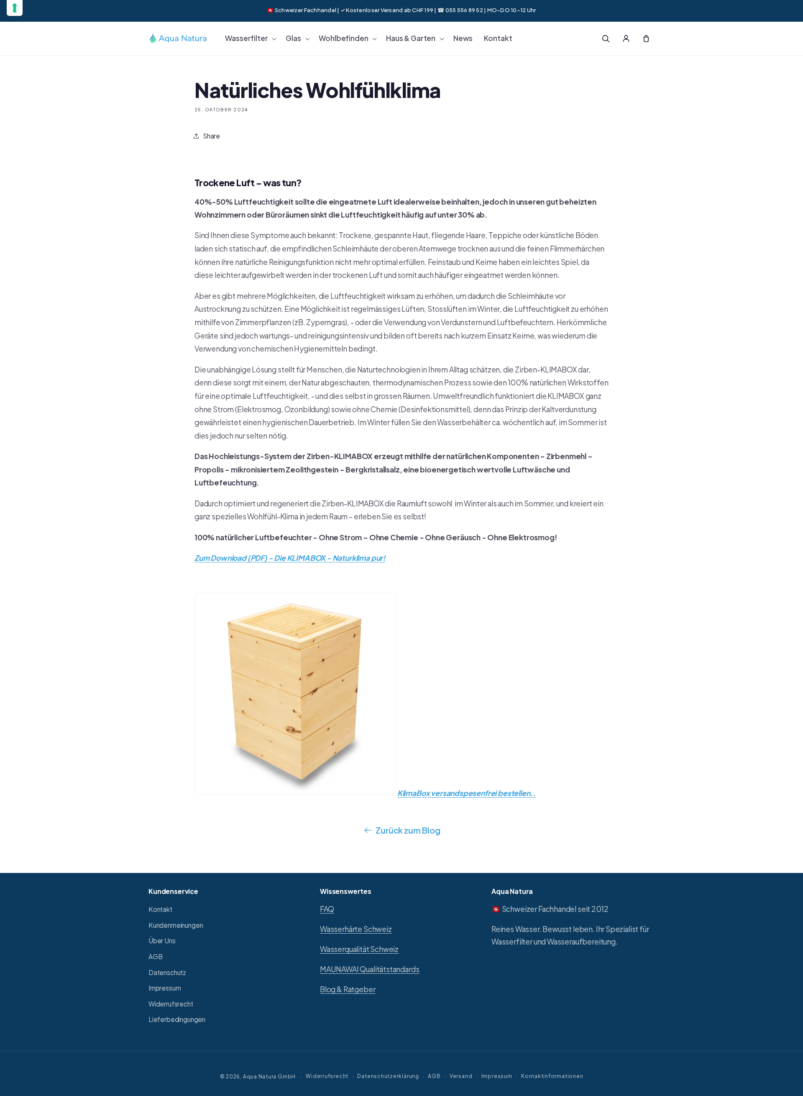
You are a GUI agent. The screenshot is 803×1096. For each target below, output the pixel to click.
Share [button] (211, 136)
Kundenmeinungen (175, 925)
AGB (155, 956)
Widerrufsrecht (170, 1004)
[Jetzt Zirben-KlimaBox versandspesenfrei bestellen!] (295, 793)
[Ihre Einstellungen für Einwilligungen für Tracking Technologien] (15, 8)
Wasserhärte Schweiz (356, 929)
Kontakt (160, 909)
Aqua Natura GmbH (269, 1076)
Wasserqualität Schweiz (359, 949)
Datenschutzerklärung (388, 1076)
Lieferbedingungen (176, 1020)
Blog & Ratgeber (347, 989)
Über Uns (162, 941)
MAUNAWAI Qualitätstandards (369, 969)
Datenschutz (167, 972)
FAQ (327, 909)
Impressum (164, 988)
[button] (250, 38)
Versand (461, 1076)
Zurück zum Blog (408, 830)
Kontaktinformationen (552, 1076)
